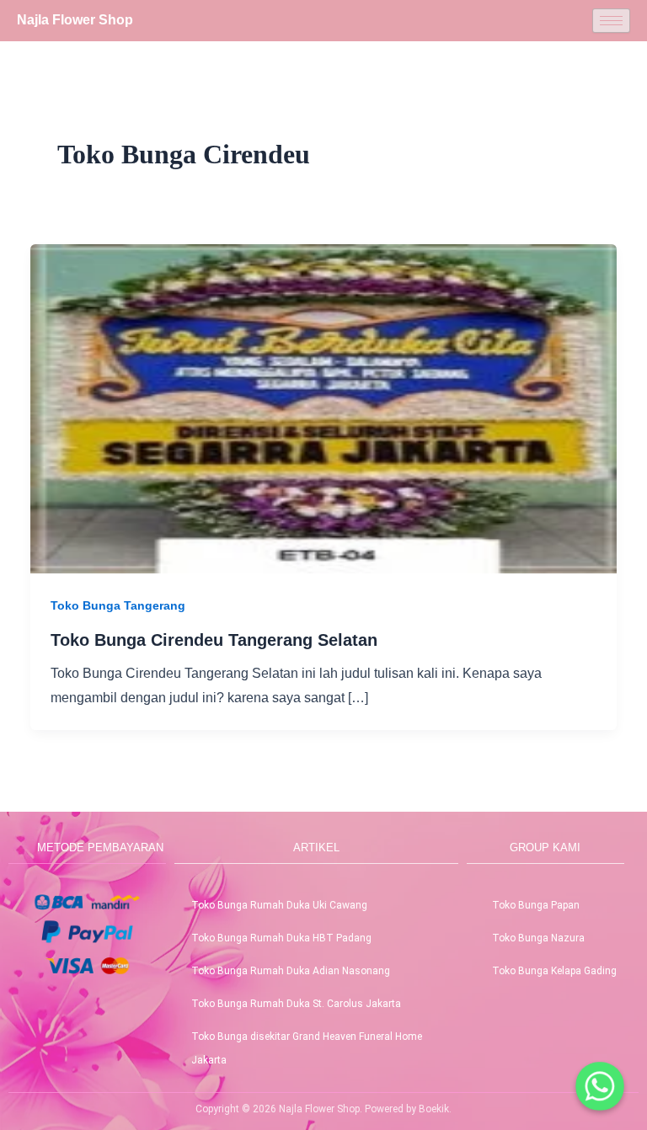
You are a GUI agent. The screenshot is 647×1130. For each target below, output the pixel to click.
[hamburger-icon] (611, 20)
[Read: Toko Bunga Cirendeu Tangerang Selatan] (323, 408)
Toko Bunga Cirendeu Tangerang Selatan (214, 640)
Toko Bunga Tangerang (118, 605)
